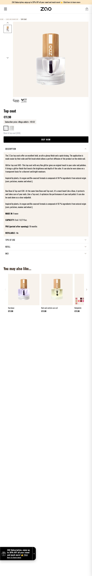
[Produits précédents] (5, 289)
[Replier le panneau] (34, 553)
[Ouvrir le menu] (5, 9)
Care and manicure (12, 19)
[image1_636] (7, 29)
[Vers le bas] (8, 58)
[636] (6, 128)
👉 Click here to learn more (70, 2)
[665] (11, 128)
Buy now (46, 139)
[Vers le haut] (8, 23)
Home (1, 19)
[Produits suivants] (86, 289)
